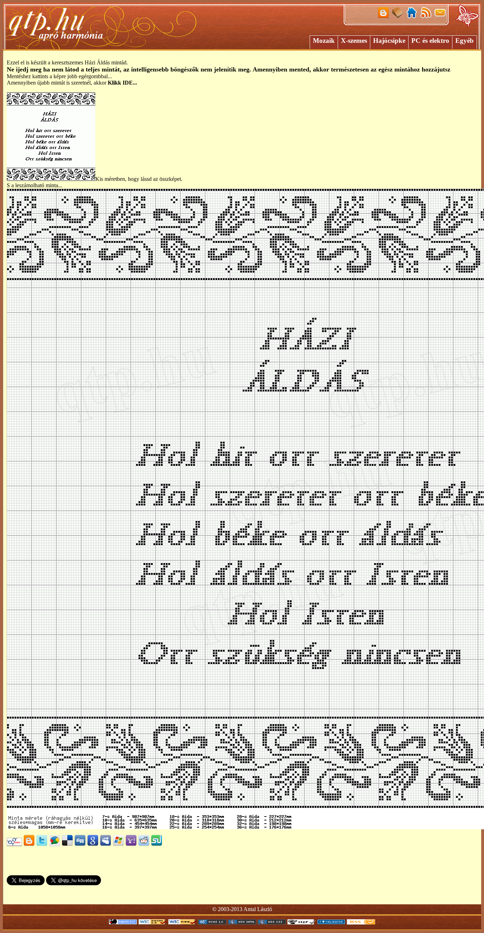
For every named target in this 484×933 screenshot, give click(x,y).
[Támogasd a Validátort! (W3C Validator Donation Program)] (331, 923)
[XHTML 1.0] (153, 923)
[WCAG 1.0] (212, 923)
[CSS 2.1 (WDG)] (272, 923)
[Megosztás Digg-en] (80, 844)
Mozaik (324, 40)
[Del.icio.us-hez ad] (67, 844)
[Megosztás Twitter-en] (41, 844)
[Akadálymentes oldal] (301, 923)
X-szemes (354, 40)
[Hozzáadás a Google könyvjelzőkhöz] (93, 844)
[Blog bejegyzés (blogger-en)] (29, 844)
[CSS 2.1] (182, 923)
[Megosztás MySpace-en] (105, 844)
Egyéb (464, 40)
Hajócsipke (389, 40)
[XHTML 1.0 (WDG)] (242, 923)
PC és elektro (430, 40)
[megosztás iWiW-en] (14, 844)
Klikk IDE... (122, 83)
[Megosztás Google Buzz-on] (54, 844)
